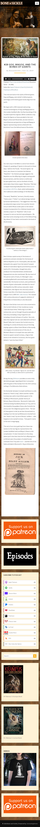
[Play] (6, 79)
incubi (21, 441)
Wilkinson (16, 378)
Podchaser (7, 90)
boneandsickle (15, 70)
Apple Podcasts (15, 87)
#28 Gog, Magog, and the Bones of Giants (20, 65)
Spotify (23, 87)
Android (29, 87)
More (16, 90)
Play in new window (15, 82)
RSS (12, 90)
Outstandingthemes (32, 823)
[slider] (32, 78)
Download (26, 82)
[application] (20, 79)
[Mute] (29, 79)
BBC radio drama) (22, 294)
